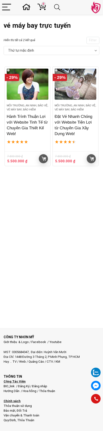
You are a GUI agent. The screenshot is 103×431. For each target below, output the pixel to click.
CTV (50, 361)
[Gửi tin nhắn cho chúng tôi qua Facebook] (96, 385)
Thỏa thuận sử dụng (18, 406)
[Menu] (6, 7)
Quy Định (10, 420)
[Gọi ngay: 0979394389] (96, 399)
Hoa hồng (29, 391)
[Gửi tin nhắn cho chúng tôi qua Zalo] (96, 370)
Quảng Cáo (36, 361)
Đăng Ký (24, 386)
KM (58, 361)
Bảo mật (9, 410)
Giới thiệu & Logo (16, 342)
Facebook (38, 342)
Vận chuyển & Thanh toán (21, 415)
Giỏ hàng (43, 158)
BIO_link (9, 386)
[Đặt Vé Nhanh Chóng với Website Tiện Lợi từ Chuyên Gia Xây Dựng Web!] (75, 84)
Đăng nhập (39, 386)
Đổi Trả (22, 410)
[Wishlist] (28, 7)
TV (14, 361)
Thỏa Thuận (25, 420)
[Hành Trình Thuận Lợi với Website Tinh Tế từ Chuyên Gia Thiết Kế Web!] (27, 84)
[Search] (58, 7)
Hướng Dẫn (12, 391)
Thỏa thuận (46, 391)
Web (22, 361)
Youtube (55, 342)
